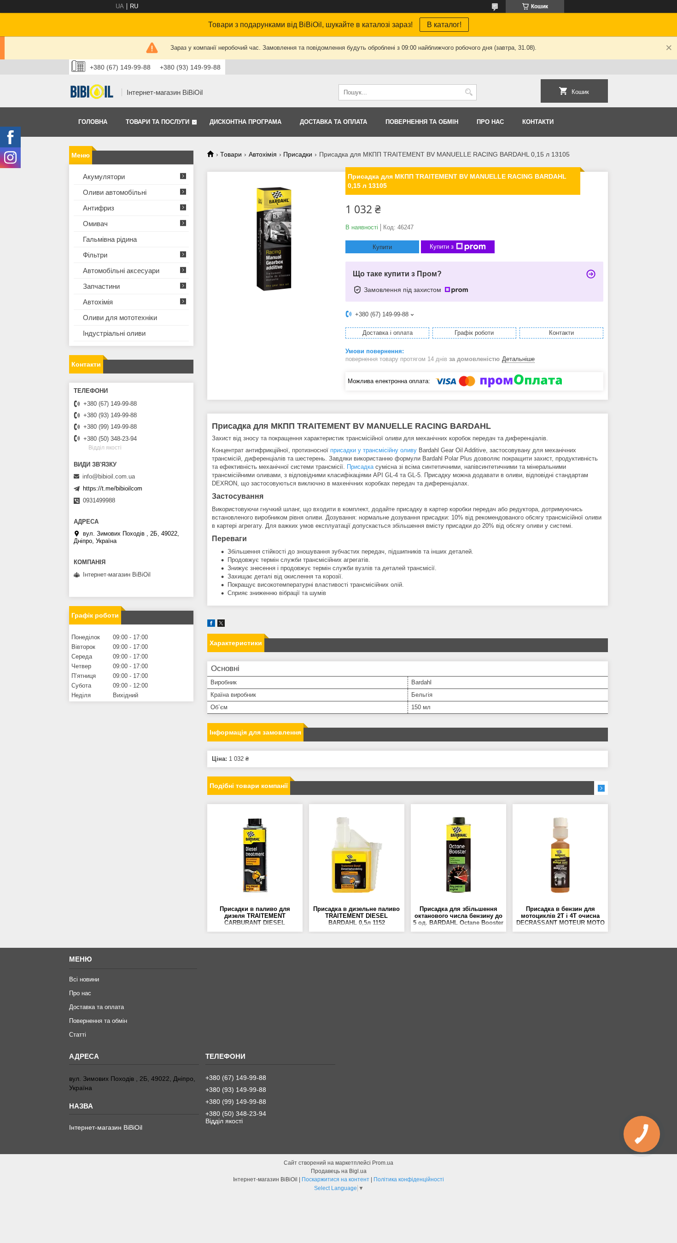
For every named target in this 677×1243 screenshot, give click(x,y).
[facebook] (211, 624)
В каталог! (444, 25)
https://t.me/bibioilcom (112, 488)
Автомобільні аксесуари (121, 270)
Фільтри (95, 255)
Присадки (297, 154)
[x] (221, 624)
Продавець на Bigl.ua (339, 1171)
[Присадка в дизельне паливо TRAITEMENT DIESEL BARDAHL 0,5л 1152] (356, 855)
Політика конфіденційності (409, 1179)
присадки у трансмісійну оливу (373, 450)
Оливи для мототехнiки (120, 317)
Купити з (442, 246)
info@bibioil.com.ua (108, 476)
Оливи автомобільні (114, 192)
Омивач (95, 224)
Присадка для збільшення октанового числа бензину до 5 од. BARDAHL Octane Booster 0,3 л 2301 (458, 916)
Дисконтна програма (245, 121)
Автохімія (263, 154)
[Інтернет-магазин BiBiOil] (92, 92)
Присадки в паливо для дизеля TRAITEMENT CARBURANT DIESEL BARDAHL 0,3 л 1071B (255, 916)
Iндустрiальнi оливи (114, 333)
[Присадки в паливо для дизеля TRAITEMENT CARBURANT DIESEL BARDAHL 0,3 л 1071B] (255, 855)
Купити (382, 247)
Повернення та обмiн (421, 121)
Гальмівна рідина (110, 239)
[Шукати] (469, 92)
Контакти (538, 121)
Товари (231, 154)
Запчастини (101, 286)
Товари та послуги (157, 121)
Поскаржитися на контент (335, 1179)
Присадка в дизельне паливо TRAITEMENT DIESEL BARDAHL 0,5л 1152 (356, 915)
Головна (92, 121)
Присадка (360, 466)
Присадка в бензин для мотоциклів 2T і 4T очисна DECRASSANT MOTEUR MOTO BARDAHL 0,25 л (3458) (560, 916)
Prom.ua (382, 1163)
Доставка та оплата (333, 121)
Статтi (77, 1034)
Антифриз (98, 208)
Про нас (490, 121)
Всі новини (84, 979)
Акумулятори (104, 177)
